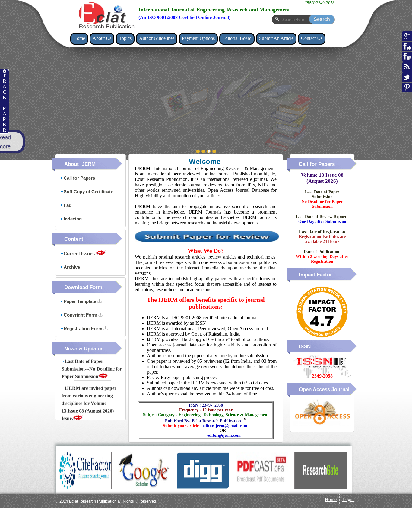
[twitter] (407, 80)
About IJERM (80, 164)
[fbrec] (407, 59)
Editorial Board (237, 38)
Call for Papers (79, 178)
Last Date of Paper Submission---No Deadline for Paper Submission (92, 361)
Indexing (73, 218)
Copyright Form (81, 314)
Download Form (83, 287)
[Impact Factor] (322, 339)
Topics (125, 38)
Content (73, 239)
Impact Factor (315, 275)
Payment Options (198, 38)
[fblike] (407, 49)
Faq (67, 205)
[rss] (407, 70)
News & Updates (83, 349)
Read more (61, 142)
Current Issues (80, 253)
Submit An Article (276, 38)
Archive (72, 267)
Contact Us (311, 38)
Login (348, 499)
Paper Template (80, 301)
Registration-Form (83, 328)
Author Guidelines (156, 38)
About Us (102, 38)
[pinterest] (407, 90)
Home (79, 38)
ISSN (305, 346)
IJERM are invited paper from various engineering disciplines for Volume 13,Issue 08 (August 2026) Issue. (89, 395)
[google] (407, 39)
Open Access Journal (324, 389)
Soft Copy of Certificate (88, 191)
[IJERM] (106, 15)
